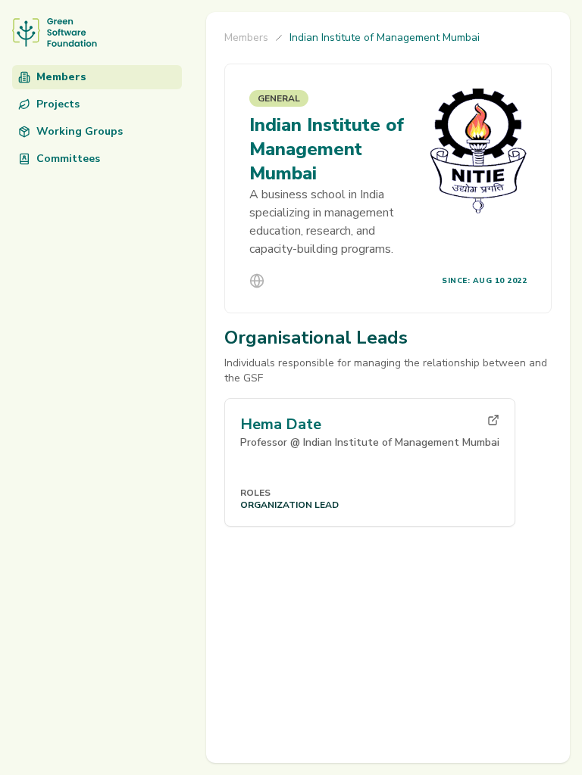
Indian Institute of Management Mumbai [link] (384, 37)
